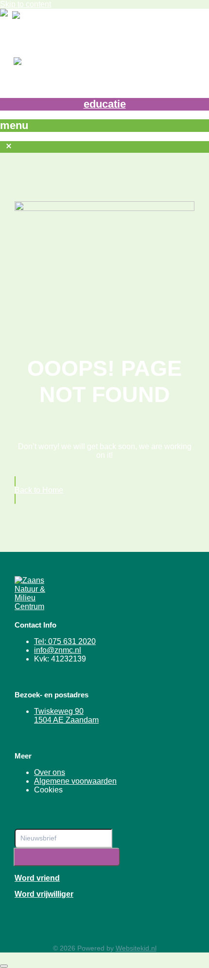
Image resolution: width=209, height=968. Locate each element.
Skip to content (25, 4)
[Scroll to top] (4, 966)
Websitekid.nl (136, 948)
